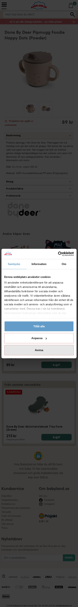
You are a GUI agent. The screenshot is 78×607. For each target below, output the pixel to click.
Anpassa (36, 338)
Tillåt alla (39, 326)
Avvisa (39, 349)
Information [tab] (39, 263)
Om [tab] (64, 263)
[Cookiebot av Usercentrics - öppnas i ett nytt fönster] (58, 254)
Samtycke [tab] (14, 263)
